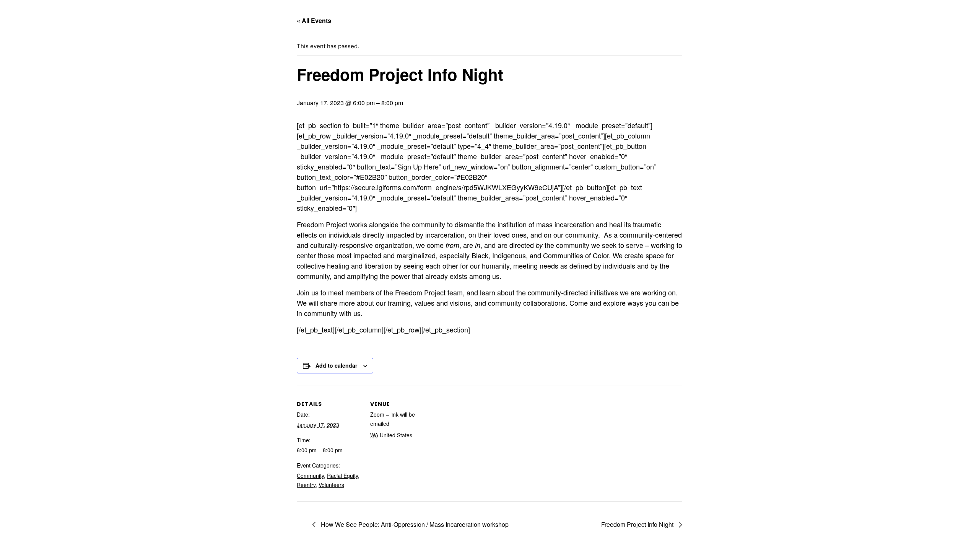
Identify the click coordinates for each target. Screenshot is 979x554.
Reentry (306, 485)
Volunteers (331, 485)
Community (310, 475)
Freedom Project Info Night (638, 524)
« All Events (314, 20)
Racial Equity (342, 475)
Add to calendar (336, 365)
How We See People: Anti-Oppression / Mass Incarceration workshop (414, 524)
